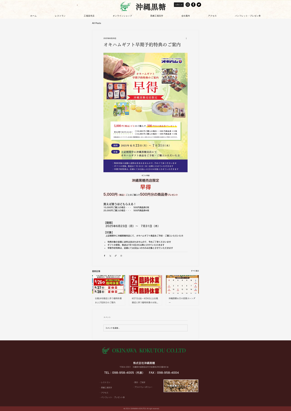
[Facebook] (193, 4)
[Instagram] (188, 4)
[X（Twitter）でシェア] (110, 256)
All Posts (96, 23)
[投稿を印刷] (121, 256)
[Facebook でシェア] (104, 256)
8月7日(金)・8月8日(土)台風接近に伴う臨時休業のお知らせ (145, 301)
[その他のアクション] (186, 38)
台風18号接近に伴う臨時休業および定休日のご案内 (108, 300)
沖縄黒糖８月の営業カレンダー (182, 300)
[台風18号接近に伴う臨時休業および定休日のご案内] (108, 284)
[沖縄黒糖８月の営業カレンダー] (182, 284)
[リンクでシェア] (116, 256)
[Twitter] (199, 4)
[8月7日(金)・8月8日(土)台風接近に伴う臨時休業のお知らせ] (145, 284)
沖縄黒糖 (150, 7)
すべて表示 (195, 271)
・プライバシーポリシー (142, 387)
